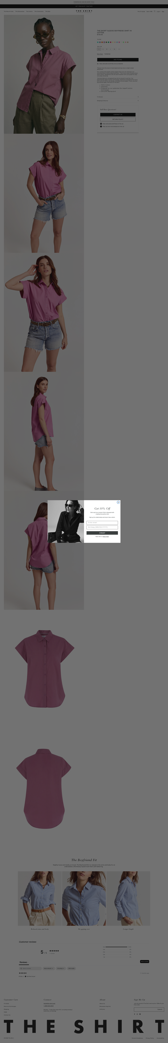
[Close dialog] (118, 502)
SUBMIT (102, 533)
